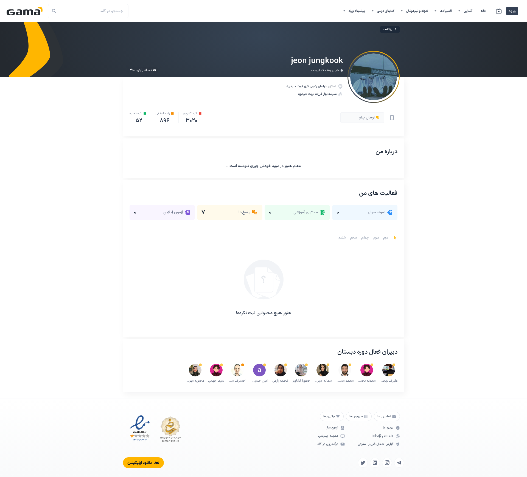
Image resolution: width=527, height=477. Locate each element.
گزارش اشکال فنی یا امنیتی (375, 444)
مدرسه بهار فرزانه (326, 94)
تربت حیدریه (306, 94)
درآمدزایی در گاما (327, 444)
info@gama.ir (382, 436)
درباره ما (388, 427)
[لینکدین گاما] (375, 463)
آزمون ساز (332, 427)
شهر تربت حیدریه (298, 86)
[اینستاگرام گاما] (387, 463)
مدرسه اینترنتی (328, 436)
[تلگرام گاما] (399, 463)
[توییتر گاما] (363, 463)
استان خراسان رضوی (323, 86)
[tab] (395, 237)
